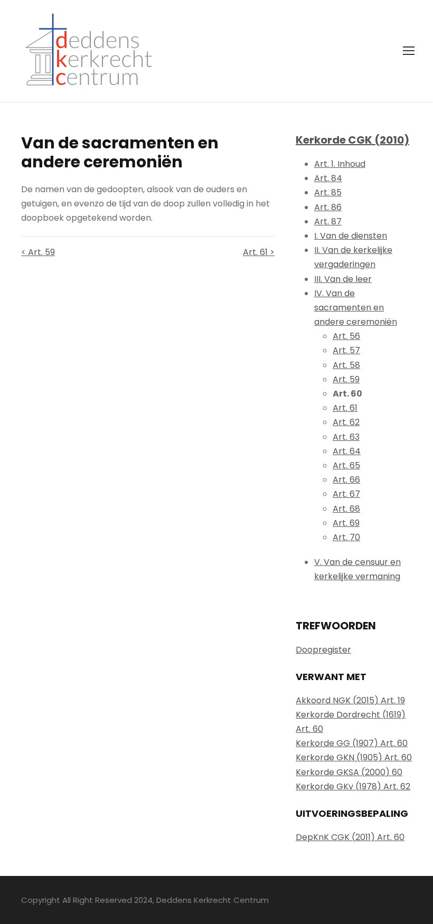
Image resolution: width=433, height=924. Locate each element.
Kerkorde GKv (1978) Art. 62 (353, 786)
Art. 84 (328, 178)
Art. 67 (346, 494)
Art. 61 (345, 408)
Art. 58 (346, 365)
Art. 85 (328, 192)
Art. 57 (346, 350)
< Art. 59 (38, 252)
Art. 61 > (259, 252)
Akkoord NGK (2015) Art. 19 (350, 700)
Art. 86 (328, 207)
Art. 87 (328, 221)
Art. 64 (347, 451)
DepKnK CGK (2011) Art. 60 (350, 837)
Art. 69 (346, 523)
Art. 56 (346, 336)
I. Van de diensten (350, 236)
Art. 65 (346, 465)
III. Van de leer (343, 279)
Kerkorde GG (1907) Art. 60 (352, 743)
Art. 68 (346, 509)
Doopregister (323, 650)
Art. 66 (346, 480)
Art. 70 (346, 537)
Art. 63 (346, 437)
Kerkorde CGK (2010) (352, 140)
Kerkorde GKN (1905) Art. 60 (354, 757)
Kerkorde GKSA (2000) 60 (349, 772)
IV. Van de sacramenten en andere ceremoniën (355, 307)
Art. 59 (346, 379)
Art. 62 (346, 422)
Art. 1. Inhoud (339, 164)
